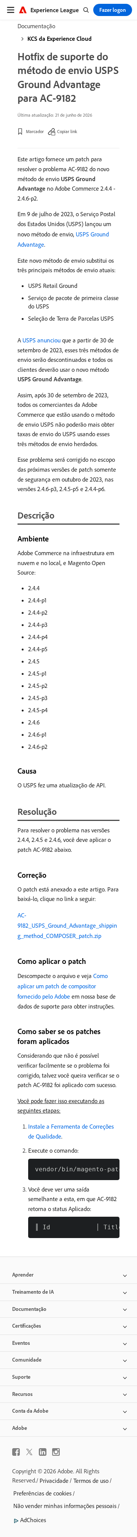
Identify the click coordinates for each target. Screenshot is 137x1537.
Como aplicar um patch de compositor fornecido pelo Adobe (63, 986)
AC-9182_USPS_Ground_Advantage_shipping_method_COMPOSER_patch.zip (67, 925)
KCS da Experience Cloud (59, 38)
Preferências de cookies (42, 1493)
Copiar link (67, 131)
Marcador (35, 131)
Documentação (36, 26)
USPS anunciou (41, 340)
